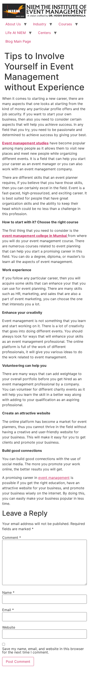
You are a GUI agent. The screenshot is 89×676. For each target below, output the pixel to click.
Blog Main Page (18, 41)
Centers (44, 33)
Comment (11, 537)
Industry (39, 24)
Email (8, 610)
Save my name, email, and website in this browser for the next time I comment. (43, 650)
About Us (13, 24)
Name (8, 592)
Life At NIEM (15, 33)
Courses (65, 24)
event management (54, 477)
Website (8, 627)
